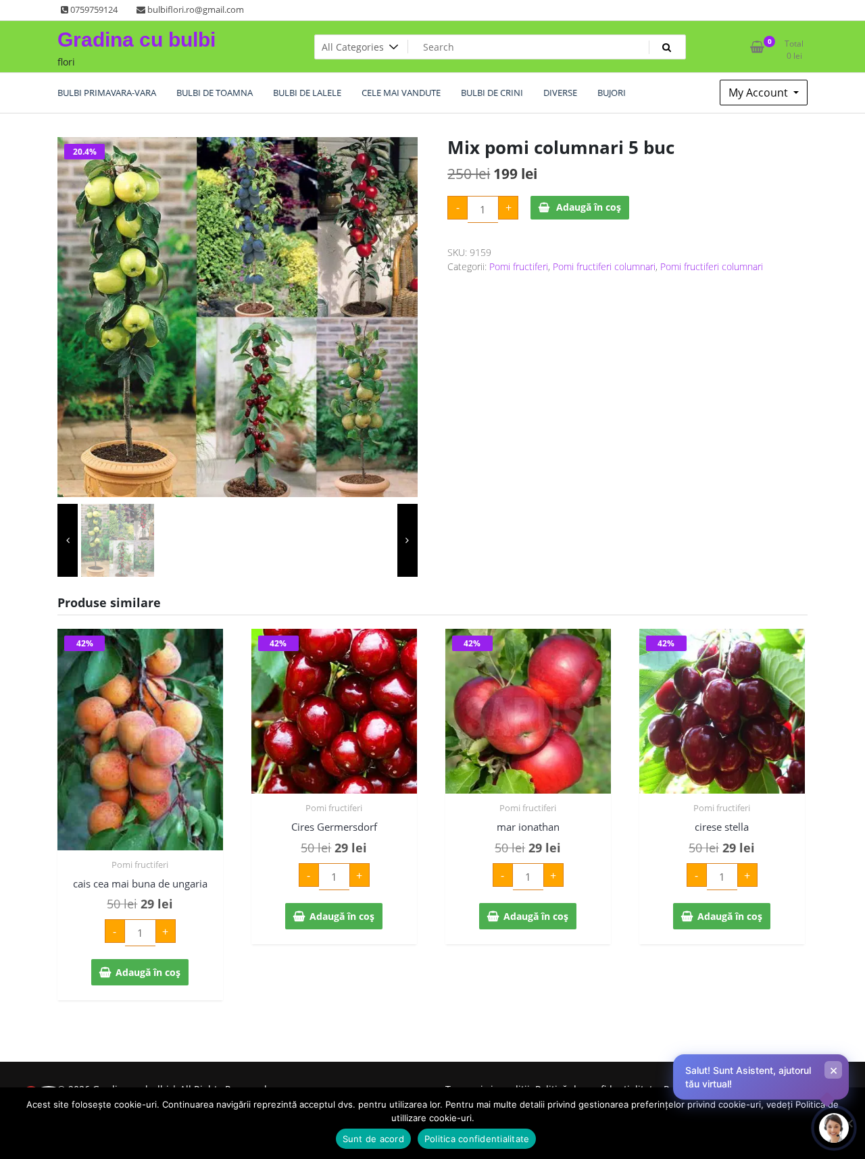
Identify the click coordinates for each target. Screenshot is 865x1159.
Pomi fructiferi (518, 266)
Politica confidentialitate (477, 1138)
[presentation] (67, 540)
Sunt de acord (373, 1138)
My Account (759, 92)
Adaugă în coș (588, 207)
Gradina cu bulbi (136, 39)
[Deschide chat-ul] (834, 1128)
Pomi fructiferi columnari (604, 266)
